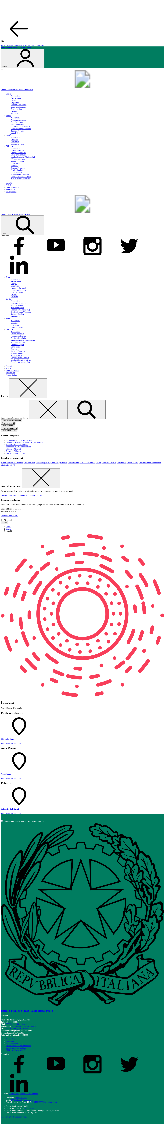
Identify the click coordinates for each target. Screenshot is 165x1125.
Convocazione (144, 463)
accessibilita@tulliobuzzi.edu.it (24, 1026)
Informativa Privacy (13, 1043)
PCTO (12, 465)
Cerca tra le (8, 423)
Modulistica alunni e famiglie (17, 445)
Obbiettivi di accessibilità (15, 1050)
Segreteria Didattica (13, 451)
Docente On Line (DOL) (20, 126)
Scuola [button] (8, 94)
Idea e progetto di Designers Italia (14, 1117)
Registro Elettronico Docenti (12, 495)
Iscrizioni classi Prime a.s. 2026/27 (19, 440)
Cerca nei (8, 426)
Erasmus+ (14, 166)
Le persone (15, 103)
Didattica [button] (9, 146)
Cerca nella (9, 428)
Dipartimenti (121, 463)
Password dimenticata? (9, 516)
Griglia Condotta (17, 170)
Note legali (10, 1041)
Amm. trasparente (12, 187)
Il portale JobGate (17, 131)
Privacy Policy (11, 192)
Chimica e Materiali (13, 449)
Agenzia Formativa (18, 168)
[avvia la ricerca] (86, 409)
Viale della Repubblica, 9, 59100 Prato (23, 1094)
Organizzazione (17, 109)
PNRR (8, 185)
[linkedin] (19, 273)
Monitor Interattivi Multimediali (23, 157)
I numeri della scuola (18, 105)
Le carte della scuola (18, 107)
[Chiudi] (28, 388)
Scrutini (98, 463)
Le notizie (14, 140)
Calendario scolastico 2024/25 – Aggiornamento (24, 442)
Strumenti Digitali (17, 161)
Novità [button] (8, 135)
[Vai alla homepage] (82, 88)
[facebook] (19, 254)
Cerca (3, 418)
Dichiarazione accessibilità (16, 1048)
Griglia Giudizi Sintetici (20, 174)
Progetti (44, 463)
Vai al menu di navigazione (23, 45)
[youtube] (56, 254)
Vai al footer (39, 45)
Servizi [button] (8, 116)
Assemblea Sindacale (15, 463)
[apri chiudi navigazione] (2, 69)
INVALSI (84, 463)
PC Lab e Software (18, 159)
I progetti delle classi (18, 153)
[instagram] (92, 254)
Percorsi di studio (17, 124)
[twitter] (129, 254)
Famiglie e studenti (18, 122)
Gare (70, 463)
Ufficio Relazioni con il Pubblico (18, 1046)
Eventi (38, 463)
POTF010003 (30, 1108)
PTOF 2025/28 (16, 172)
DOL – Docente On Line (15, 453)
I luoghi (14, 100)
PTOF (104, 463)
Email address (6, 509)
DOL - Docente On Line (32, 495)
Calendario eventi (17, 144)
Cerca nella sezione (11, 421)
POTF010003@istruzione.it (16, 1024)
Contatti (9, 183)
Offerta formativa (17, 150)
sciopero (50, 463)
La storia (14, 111)
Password (4, 511)
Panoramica (15, 96)
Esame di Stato (132, 463)
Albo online (10, 189)
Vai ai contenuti (7, 45)
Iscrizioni (91, 463)
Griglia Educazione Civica (21, 177)
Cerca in (9, 431)
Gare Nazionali (29, 463)
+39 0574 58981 (21, 1098)
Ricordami (8, 520)
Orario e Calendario (18, 155)
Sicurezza (14, 113)
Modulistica (15, 133)
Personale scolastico (18, 120)
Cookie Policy (11, 1039)
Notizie (4, 463)
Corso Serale (15, 163)
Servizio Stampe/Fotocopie (21, 129)
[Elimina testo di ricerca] (48, 409)
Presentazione (16, 98)
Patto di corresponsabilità (20, 179)
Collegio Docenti (60, 463)
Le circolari (15, 142)
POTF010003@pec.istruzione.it (18, 1028)
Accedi (4, 522)
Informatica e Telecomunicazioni (18, 447)
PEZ (109, 463)
